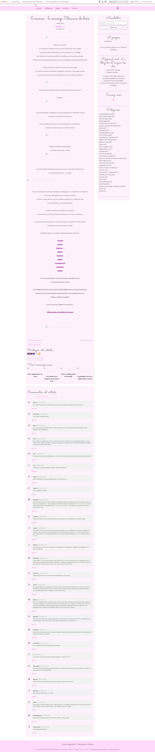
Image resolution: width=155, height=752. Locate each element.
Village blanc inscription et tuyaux (60, 312)
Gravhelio (60, 267)
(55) (109, 126)
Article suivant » (87, 340)
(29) (105, 161)
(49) (106, 133)
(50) (104, 130)
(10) (105, 182)
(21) (103, 170)
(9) (104, 184)
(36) (105, 142)
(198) (106, 114)
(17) (108, 172)
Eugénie (60, 256)
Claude (60, 241)
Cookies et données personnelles (99, 749)
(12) (103, 177)
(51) (102, 128)
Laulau (60, 244)
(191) (107, 116)
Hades (60, 259)
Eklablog (90, 744)
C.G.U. (87, 749)
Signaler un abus (79, 749)
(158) (105, 119)
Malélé (60, 252)
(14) (107, 175)
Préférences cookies (114, 749)
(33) (105, 147)
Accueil (39, 8)
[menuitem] (39, 8)
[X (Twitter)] (102, 2)
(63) (107, 123)
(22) (108, 168)
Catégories (48, 8)
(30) (112, 158)
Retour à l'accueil (34, 344)
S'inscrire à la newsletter (35, 358)
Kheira (60, 271)
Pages (57, 8)
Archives (66, 8)
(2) (102, 191)
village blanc (60, 23)
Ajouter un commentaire (42, 396)
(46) (105, 135)
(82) (104, 121)
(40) (108, 137)
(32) (105, 149)
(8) (112, 186)
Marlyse (59, 248)
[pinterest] (105, 2)
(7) (102, 189)
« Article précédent (34, 340)
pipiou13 (114, 83)
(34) (103, 144)
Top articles (64, 749)
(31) (105, 154)
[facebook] (99, 2)
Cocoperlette (60, 263)
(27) (105, 165)
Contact (75, 8)
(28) (106, 163)
